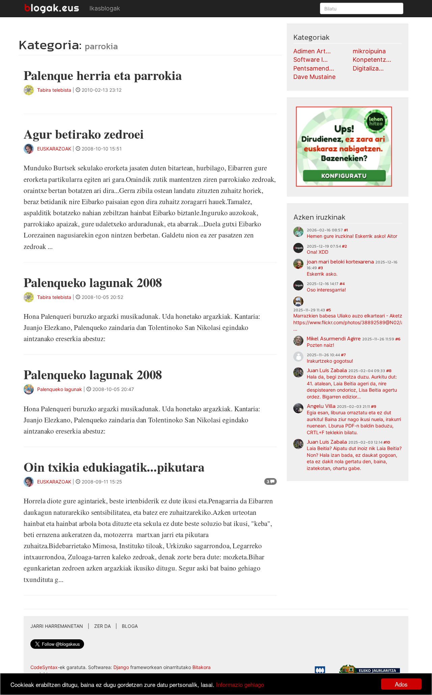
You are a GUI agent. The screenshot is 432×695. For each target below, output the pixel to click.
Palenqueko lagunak (59, 389)
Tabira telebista (54, 90)
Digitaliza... (368, 68)
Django (121, 667)
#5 (328, 310)
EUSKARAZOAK (54, 148)
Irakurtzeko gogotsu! (330, 361)
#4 (342, 284)
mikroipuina (369, 51)
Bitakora (201, 667)
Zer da (102, 626)
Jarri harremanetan (56, 626)
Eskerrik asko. (322, 274)
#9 (373, 407)
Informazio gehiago (240, 684)
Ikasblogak (104, 8)
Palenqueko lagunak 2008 (93, 282)
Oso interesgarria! (326, 290)
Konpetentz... (372, 59)
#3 (320, 268)
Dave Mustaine (314, 76)
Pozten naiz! (320, 345)
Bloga (130, 626)
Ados (401, 684)
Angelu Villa (321, 406)
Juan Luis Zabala (327, 370)
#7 (343, 355)
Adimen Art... (312, 51)
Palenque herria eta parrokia (103, 75)
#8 (389, 371)
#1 (346, 230)
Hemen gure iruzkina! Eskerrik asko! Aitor (352, 236)
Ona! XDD (317, 252)
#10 (386, 442)
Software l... (310, 59)
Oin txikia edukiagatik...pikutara (114, 466)
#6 (398, 339)
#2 (344, 246)
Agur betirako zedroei (84, 133)
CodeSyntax (44, 667)
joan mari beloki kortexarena (340, 261)
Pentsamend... (313, 68)
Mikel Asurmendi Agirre (334, 338)
